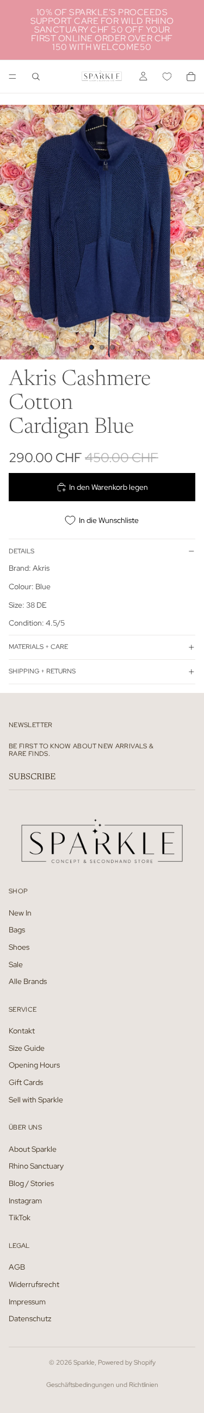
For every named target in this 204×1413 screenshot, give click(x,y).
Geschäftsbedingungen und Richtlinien (102, 1384)
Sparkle (84, 1362)
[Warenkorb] (191, 77)
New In (20, 912)
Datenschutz (30, 1318)
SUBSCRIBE (32, 777)
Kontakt (22, 1031)
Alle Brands (28, 981)
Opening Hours (34, 1065)
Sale (16, 964)
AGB (17, 1267)
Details (21, 551)
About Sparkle (33, 1148)
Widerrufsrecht (34, 1284)
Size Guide (27, 1047)
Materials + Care (38, 646)
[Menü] (12, 76)
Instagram (25, 1200)
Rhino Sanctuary (36, 1166)
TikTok (19, 1217)
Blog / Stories (31, 1183)
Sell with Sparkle (36, 1099)
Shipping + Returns (42, 671)
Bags (17, 930)
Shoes (19, 947)
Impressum (27, 1301)
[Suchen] (36, 77)
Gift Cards (26, 1082)
